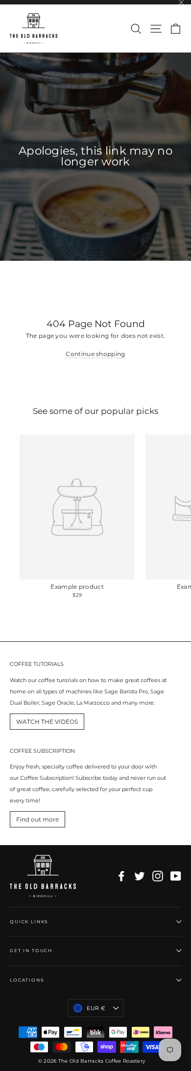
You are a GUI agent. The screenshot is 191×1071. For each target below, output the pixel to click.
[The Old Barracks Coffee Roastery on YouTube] (175, 876)
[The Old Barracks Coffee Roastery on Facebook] (121, 876)
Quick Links (29, 921)
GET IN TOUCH (31, 950)
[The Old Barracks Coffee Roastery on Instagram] (157, 876)
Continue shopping (95, 353)
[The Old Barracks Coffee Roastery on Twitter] (139, 876)
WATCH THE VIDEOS (47, 721)
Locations (27, 980)
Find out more (37, 819)
